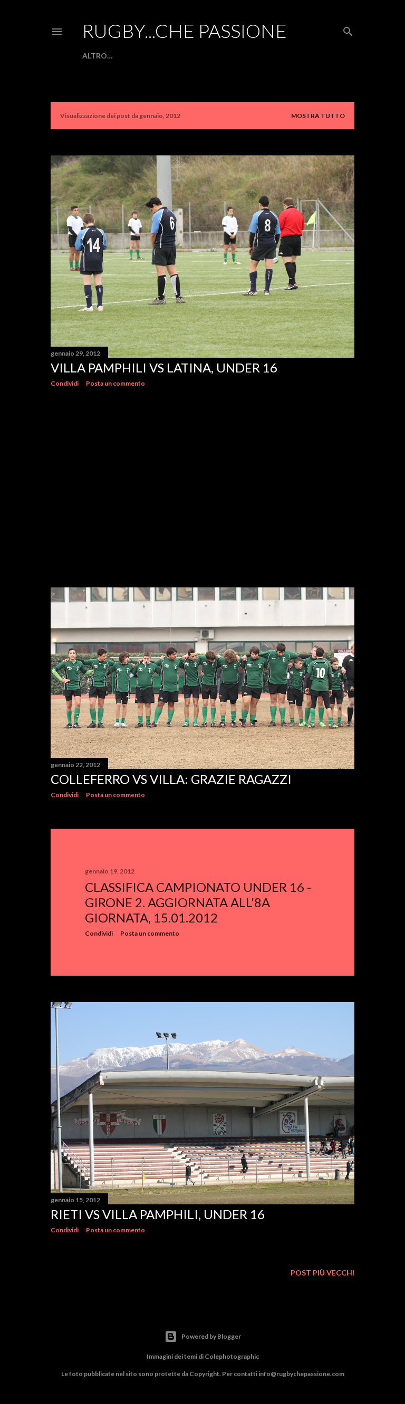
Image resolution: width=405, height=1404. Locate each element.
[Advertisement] (202, 487)
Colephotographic (232, 1356)
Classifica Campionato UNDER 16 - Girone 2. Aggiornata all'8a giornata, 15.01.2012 (198, 902)
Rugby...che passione (184, 30)
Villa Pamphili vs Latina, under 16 (164, 367)
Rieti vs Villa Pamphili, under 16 (158, 1214)
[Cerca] (348, 29)
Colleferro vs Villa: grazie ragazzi (171, 779)
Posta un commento (115, 383)
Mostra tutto (318, 116)
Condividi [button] (65, 383)
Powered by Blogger (211, 1336)
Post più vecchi (322, 1272)
